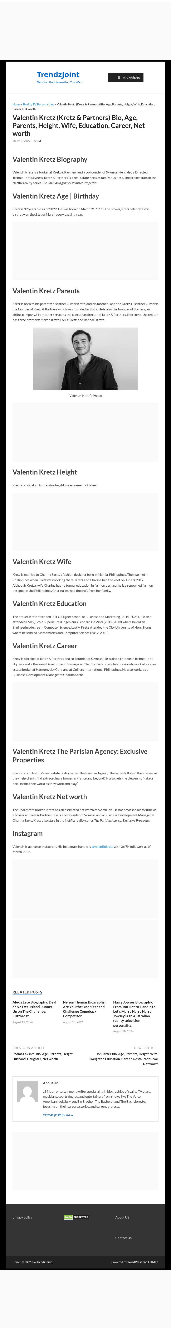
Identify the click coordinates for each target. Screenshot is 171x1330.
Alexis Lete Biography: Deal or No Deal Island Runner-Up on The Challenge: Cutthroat (34, 1009)
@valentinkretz (102, 846)
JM (39, 141)
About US (122, 1217)
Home (16, 104)
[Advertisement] (85, 31)
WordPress (134, 1262)
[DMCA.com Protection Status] (76, 1218)
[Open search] (133, 77)
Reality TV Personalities (38, 104)
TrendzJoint (58, 74)
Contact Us (123, 1238)
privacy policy (22, 1217)
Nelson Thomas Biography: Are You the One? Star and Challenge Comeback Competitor (84, 1009)
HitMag (153, 1262)
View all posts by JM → (58, 1115)
